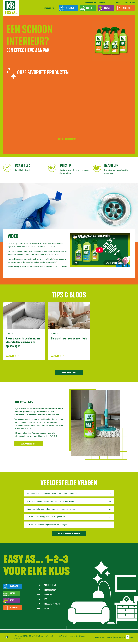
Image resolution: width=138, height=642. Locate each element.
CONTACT (118, 2)
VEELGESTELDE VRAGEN (51, 603)
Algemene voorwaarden (104, 637)
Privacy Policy (119, 637)
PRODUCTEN (47, 594)
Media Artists (61, 636)
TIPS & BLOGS (130, 2)
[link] (24, 331)
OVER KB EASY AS (105, 2)
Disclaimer (130, 637)
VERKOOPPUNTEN (90, 2)
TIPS (45, 599)
